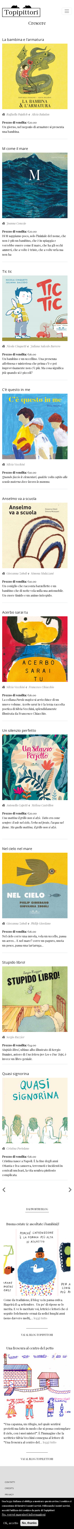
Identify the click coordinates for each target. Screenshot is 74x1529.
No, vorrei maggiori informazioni (23, 1514)
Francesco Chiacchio (41, 687)
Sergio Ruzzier (15, 1037)
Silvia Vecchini (15, 464)
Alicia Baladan (40, 114)
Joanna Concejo (16, 223)
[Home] (21, 11)
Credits (9, 1488)
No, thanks (29, 1522)
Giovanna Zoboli (16, 573)
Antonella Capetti (17, 805)
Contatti (10, 1482)
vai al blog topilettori (37, 1459)
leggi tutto (40, 1318)
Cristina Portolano (17, 1148)
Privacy (9, 1494)
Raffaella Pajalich (17, 114)
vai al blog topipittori (37, 1335)
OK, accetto (10, 1523)
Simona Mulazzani (42, 573)
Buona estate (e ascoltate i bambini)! (32, 1224)
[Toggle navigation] (67, 11)
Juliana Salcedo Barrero (45, 346)
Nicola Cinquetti (16, 346)
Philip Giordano (41, 923)
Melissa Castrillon (42, 805)
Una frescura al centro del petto (30, 1348)
